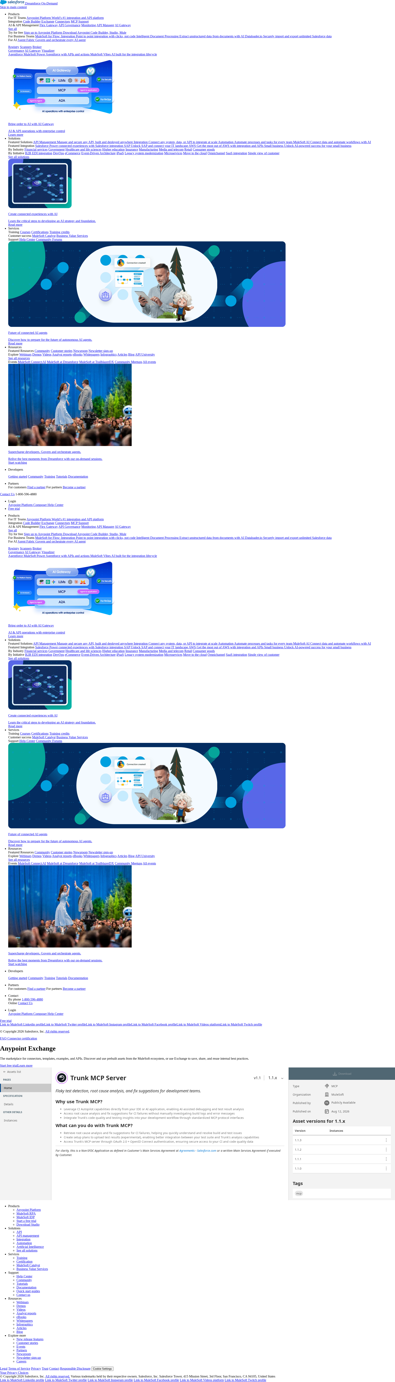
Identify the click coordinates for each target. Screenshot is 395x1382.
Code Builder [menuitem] (32, 21)
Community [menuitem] (42, 351)
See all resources (19, 358)
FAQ (3, 1038)
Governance (16, 50)
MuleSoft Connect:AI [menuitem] (32, 362)
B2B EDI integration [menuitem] (38, 153)
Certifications (40, 232)
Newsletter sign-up (28, 1357)
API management (27, 1235)
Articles (21, 1328)
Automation (24, 1243)
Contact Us (7, 494)
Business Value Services (32, 1269)
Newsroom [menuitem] (80, 351)
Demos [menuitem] (37, 354)
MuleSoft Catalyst (28, 1265)
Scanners (26, 47)
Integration (23, 1239)
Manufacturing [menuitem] (148, 149)
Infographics (24, 1324)
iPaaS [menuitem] (120, 153)
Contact (54, 1368)
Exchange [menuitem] (47, 21)
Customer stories (27, 1343)
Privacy (36, 1368)
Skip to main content (13, 7)
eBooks (21, 1317)
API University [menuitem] (145, 354)
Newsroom (23, 1354)
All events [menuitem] (149, 362)
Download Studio (28, 1224)
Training (49, 476)
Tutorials (61, 476)
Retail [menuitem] (188, 149)
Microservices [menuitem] (173, 153)
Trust (45, 1368)
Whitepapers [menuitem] (91, 354)
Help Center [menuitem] (27, 239)
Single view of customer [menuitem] (263, 153)
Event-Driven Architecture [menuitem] (98, 153)
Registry (13, 47)
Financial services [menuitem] (36, 149)
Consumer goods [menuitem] (204, 149)
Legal (3, 1368)
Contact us (23, 1295)
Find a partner (36, 487)
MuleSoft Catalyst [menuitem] (44, 235)
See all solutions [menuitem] (18, 157)
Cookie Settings (102, 1368)
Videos (21, 1309)
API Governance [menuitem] (69, 25)
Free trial (14, 508)
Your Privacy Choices (14, 1372)
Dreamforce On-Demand (41, 3)
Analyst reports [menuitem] (62, 354)
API (19, 1232)
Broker (37, 47)
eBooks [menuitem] (77, 354)
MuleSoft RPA (26, 1213)
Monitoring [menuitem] (88, 25)
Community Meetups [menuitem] (128, 362)
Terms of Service (19, 1368)
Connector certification (22, 1038)
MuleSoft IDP (25, 1217)
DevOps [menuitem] (58, 153)
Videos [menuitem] (46, 354)
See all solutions (26, 1250)
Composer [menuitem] (40, 505)
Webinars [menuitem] (25, 354)
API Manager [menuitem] (105, 25)
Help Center (24, 1276)
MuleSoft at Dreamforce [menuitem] (62, 362)
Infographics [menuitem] (108, 354)
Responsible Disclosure (75, 1368)
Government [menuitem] (56, 149)
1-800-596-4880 (32, 999)
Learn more (25, 1065)
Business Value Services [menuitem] (72, 235)
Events (20, 1346)
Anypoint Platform (28, 1209)
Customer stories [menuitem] (61, 351)
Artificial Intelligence (30, 1246)
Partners (21, 1350)
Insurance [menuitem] (131, 149)
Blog (19, 1332)
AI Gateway (33, 50)
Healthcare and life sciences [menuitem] (83, 149)
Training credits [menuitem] (59, 232)
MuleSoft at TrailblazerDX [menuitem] (96, 362)
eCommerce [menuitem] (72, 153)
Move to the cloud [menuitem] (195, 153)
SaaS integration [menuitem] (236, 153)
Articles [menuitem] (122, 354)
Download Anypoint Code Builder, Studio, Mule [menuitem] (94, 32)
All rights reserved (57, 1031)
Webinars (22, 1302)
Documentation (78, 476)
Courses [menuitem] (25, 232)
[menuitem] (201, 74)
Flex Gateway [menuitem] (49, 25)
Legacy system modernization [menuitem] (144, 153)
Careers (21, 1361)
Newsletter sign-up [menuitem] (100, 351)
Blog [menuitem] (131, 354)
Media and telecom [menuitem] (171, 149)
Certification (24, 1261)
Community (35, 476)
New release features (29, 1339)
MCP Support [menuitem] (80, 21)
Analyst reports (26, 1313)
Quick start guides (28, 1291)
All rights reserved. (57, 1376)
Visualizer (48, 50)
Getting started (17, 476)
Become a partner (74, 487)
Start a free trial (26, 1221)
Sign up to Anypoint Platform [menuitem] (43, 32)
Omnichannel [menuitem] (216, 153)
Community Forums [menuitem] (49, 239)
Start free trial (8, 1065)
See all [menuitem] (12, 29)
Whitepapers (24, 1320)
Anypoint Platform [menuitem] (20, 505)
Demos (21, 1306)
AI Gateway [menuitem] (123, 25)
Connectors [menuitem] (62, 21)
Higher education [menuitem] (113, 149)
